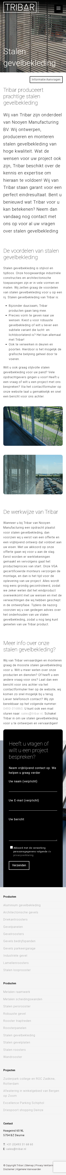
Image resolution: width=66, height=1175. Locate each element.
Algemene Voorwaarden (28, 1169)
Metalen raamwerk (16, 992)
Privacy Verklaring (45, 1165)
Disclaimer (8, 1169)
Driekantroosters (15, 919)
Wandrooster (12, 1057)
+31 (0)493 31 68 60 (20, 1144)
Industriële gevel (15, 955)
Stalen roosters (14, 1050)
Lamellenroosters (16, 963)
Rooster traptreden (17, 1021)
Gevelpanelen (13, 927)
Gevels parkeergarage (19, 948)
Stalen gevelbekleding (19, 1035)
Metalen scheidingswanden (22, 999)
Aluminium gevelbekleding (22, 905)
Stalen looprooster (17, 970)
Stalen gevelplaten (16, 1042)
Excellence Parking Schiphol (23, 1103)
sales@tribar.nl (32, 713)
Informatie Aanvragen (46, 79)
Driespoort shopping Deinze (23, 1110)
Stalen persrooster (17, 1006)
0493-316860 (13, 708)
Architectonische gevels (20, 912)
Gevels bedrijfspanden (19, 941)
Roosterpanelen (14, 1028)
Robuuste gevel (14, 1013)
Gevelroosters (13, 934)
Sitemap (29, 1165)
